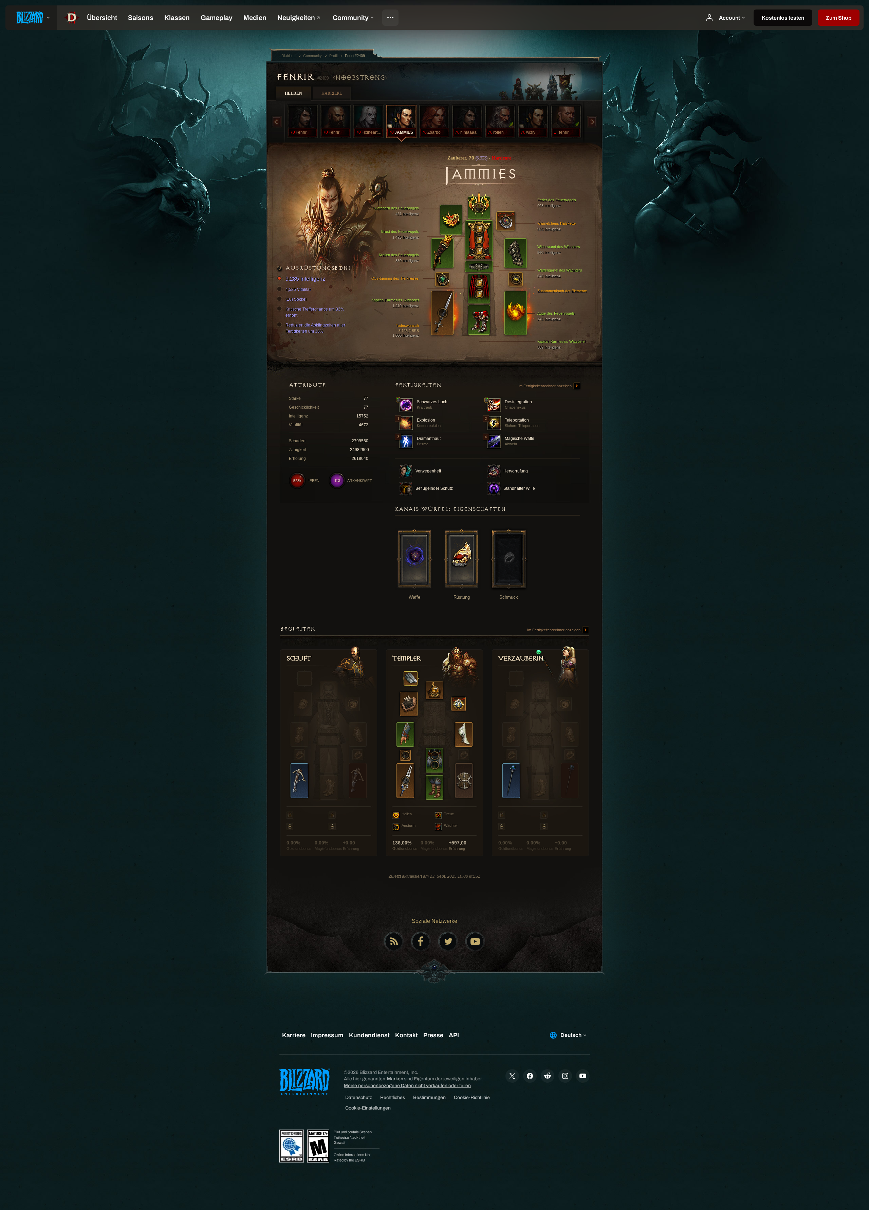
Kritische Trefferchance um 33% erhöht (314, 312)
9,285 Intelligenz (305, 279)
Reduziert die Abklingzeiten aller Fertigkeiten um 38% (315, 328)
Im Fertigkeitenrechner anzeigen (545, 386)
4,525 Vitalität (298, 289)
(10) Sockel (296, 299)
